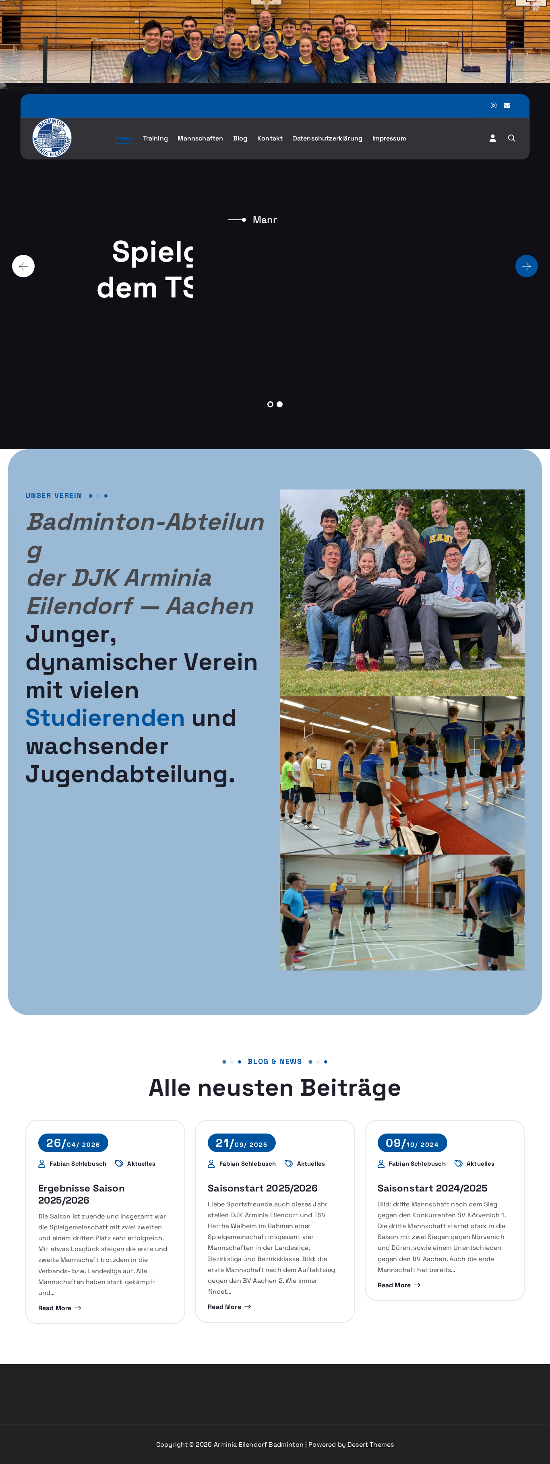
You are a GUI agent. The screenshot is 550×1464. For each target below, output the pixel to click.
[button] (270, 404)
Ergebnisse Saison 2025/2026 (81, 1194)
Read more (54, 1308)
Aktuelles (141, 1163)
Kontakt (270, 138)
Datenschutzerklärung (327, 138)
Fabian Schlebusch (78, 1163)
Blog (240, 138)
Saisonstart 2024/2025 (432, 1188)
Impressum (389, 138)
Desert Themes (370, 1444)
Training (155, 138)
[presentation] (23, 266)
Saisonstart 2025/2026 (262, 1188)
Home (124, 138)
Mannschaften (200, 138)
